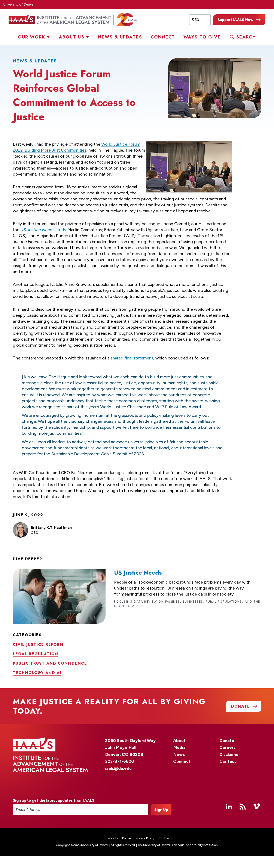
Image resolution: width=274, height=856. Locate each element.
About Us (71, 37)
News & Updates (120, 37)
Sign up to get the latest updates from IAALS (53, 800)
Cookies (164, 838)
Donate (226, 740)
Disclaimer (229, 754)
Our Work (31, 37)
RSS (242, 806)
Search (246, 37)
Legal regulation (35, 654)
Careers (227, 747)
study (43, 229)
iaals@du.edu (118, 768)
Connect (163, 37)
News (179, 754)
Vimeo (256, 806)
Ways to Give (202, 37)
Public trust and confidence (50, 663)
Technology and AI (37, 673)
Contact (227, 761)
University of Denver (19, 4)
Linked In (229, 806)
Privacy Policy (145, 838)
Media (179, 747)
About (179, 740)
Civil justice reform (38, 644)
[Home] (73, 19)
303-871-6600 (119, 761)
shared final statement (132, 358)
